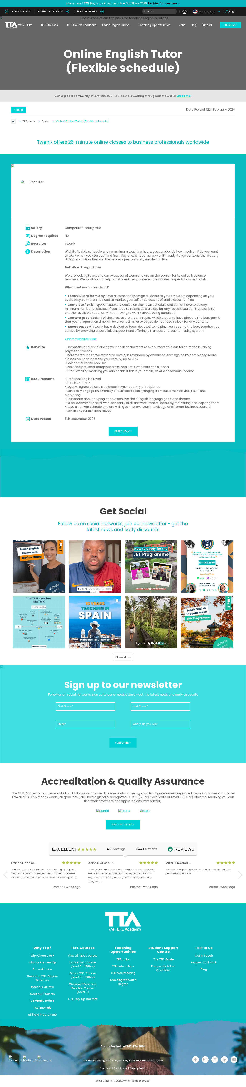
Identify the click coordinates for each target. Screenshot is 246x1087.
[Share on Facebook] (195, 1059)
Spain (46, 121)
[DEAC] (124, 811)
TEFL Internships (123, 966)
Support (207, 25)
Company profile (42, 1001)
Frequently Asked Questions (163, 968)
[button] (39, 566)
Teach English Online (116, 25)
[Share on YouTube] (234, 1059)
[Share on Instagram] (205, 1059)
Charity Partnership (42, 962)
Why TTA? (25, 25)
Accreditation (42, 969)
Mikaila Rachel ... (178, 863)
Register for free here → (163, 3)
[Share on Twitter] (214, 1059)
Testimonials (42, 1008)
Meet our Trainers (42, 994)
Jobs (182, 25)
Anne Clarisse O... (101, 863)
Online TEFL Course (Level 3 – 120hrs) (83, 964)
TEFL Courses (49, 25)
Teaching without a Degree (123, 982)
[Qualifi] (102, 811)
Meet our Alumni (42, 987)
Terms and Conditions (113, 1068)
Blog (193, 25)
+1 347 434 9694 (21, 11)
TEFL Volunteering (123, 973)
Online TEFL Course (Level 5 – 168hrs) (83, 975)
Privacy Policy (138, 1068)
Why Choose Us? (42, 955)
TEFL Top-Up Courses (83, 999)
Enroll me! (184, 96)
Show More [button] (123, 657)
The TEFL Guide (163, 959)
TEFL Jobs (29, 121)
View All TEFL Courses (82, 955)
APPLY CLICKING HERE (81, 339)
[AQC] (145, 811)
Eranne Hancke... (23, 863)
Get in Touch (204, 955)
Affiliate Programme (42, 1014)
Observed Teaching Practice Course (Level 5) (82, 988)
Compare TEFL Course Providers (42, 978)
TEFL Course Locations (81, 25)
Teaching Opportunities (154, 25)
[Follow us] (224, 1059)
